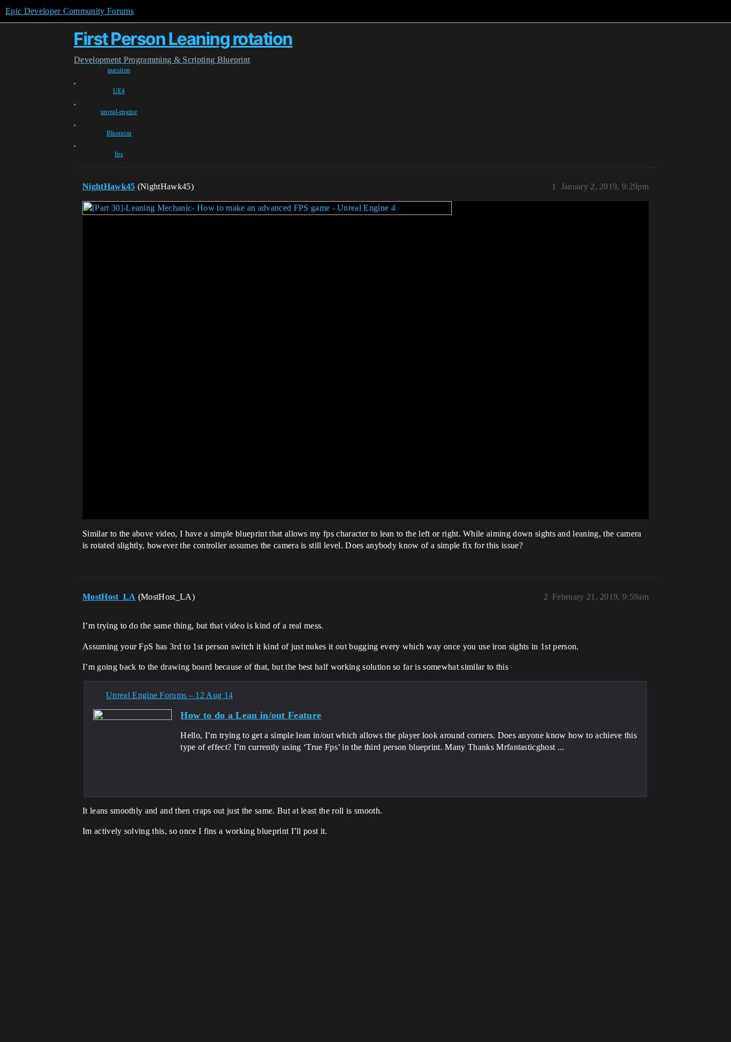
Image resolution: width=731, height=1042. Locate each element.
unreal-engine (119, 112)
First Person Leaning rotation (183, 38)
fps (119, 154)
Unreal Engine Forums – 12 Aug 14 (169, 695)
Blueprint (119, 133)
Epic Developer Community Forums (69, 11)
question (119, 70)
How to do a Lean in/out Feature (250, 715)
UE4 (119, 91)
